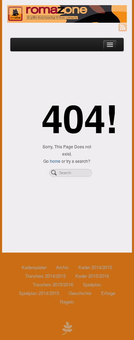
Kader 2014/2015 (95, 267)
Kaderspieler (34, 267)
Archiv (62, 267)
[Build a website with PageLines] (67, 327)
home (55, 161)
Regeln (67, 301)
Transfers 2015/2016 (53, 284)
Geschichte (80, 293)
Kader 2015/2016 (92, 276)
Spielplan (92, 284)
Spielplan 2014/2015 (39, 293)
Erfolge (108, 293)
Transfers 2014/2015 (45, 276)
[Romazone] (67, 14)
